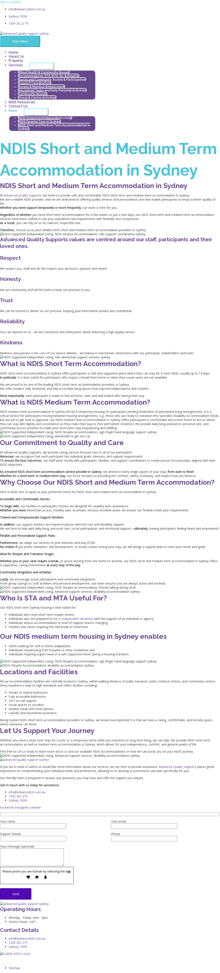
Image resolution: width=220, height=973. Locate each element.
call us (21, 751)
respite (61, 740)
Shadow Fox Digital (58, 961)
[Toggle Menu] (42, 66)
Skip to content (10, 2)
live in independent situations (73, 619)
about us (61, 751)
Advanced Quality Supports (22, 195)
